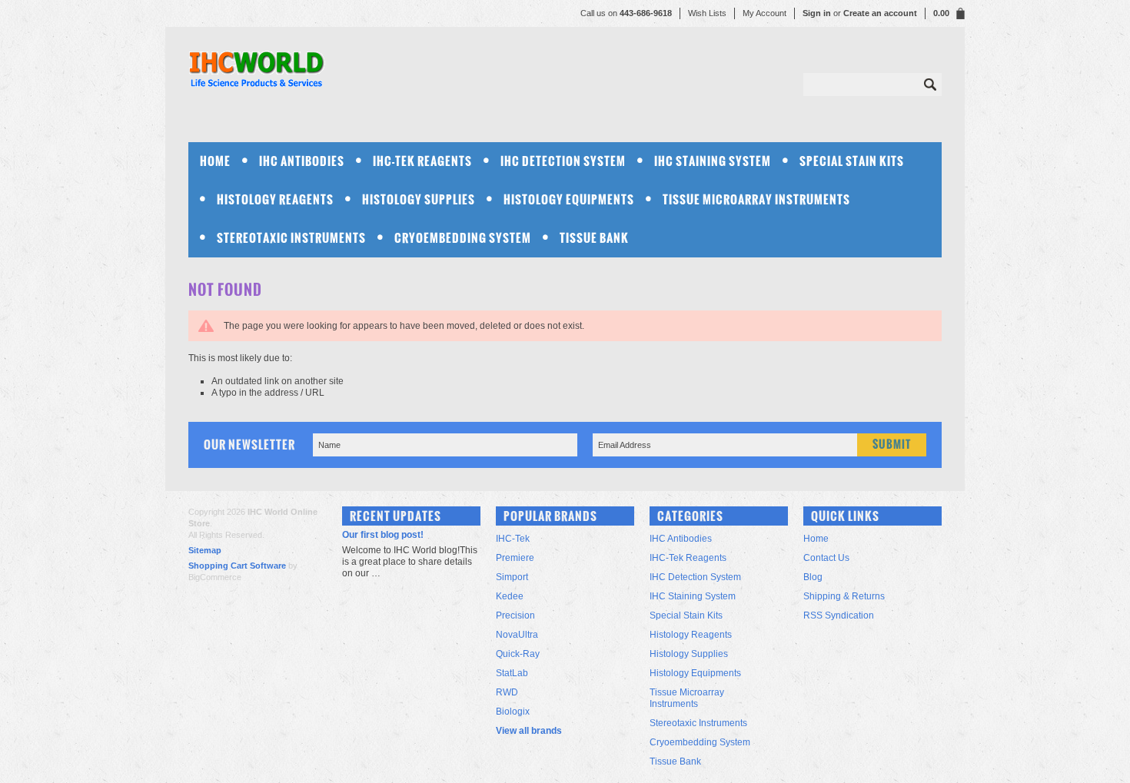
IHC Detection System (563, 161)
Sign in (817, 13)
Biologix (513, 711)
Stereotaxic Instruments (291, 238)
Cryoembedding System (462, 238)
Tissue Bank (594, 238)
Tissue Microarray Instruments (756, 199)
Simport (512, 577)
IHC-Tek (513, 538)
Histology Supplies (418, 199)
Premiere (515, 557)
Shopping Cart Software (237, 565)
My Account (764, 13)
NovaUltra (517, 634)
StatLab (512, 673)
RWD (507, 692)
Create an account (880, 13)
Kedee (509, 596)
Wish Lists (707, 13)
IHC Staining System (712, 161)
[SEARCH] (930, 84)
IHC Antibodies (301, 161)
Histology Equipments (569, 199)
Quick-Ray (518, 654)
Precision (515, 615)
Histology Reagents (275, 199)
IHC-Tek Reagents (422, 161)
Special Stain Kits (851, 161)
